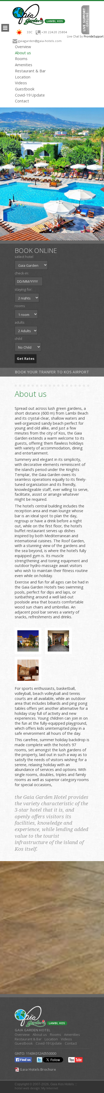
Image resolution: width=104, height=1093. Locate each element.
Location (22, 77)
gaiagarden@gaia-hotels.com (40, 41)
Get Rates (25, 358)
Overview (23, 46)
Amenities (23, 64)
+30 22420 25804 (54, 32)
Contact (22, 101)
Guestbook (24, 89)
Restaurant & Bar (30, 71)
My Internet (49, 1088)
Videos (21, 83)
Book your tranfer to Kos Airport (52, 371)
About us (23, 53)
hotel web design (27, 1088)
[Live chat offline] (85, 19)
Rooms (21, 58)
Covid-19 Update (30, 95)
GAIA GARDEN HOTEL (32, 1030)
